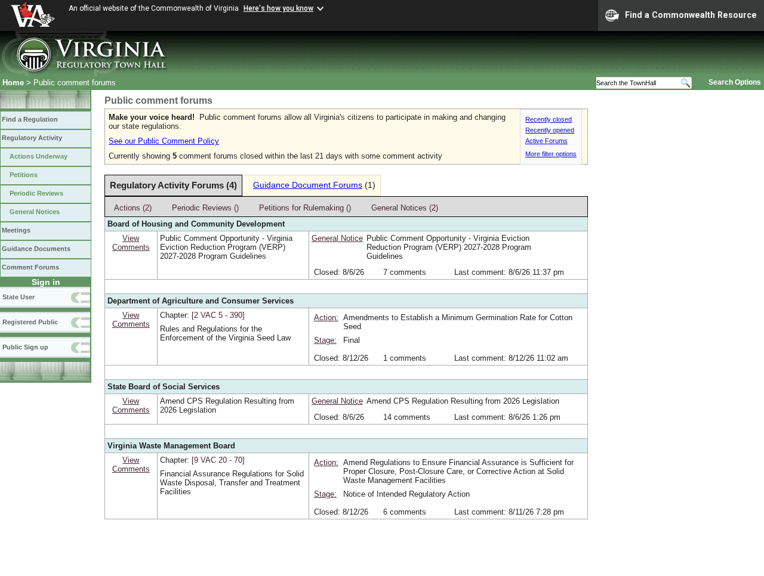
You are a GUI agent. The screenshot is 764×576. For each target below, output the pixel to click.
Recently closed (548, 119)
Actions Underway (38, 156)
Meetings (16, 230)
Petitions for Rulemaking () (305, 207)
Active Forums (546, 140)
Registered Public (30, 322)
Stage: (325, 340)
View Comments (131, 243)
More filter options (551, 153)
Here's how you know (278, 8)
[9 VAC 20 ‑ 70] (218, 460)
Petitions (24, 174)
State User (18, 297)
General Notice (337, 238)
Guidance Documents (36, 248)
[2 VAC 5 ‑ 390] (218, 315)
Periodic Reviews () (205, 207)
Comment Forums (30, 267)
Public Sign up (25, 347)
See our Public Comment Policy (164, 141)
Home (13, 82)
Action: (326, 317)
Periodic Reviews (36, 193)
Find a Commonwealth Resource (691, 15)
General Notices (35, 211)
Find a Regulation (30, 119)
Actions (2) (133, 207)
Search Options (734, 82)
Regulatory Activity (32, 137)
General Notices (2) (404, 207)
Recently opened (549, 130)
